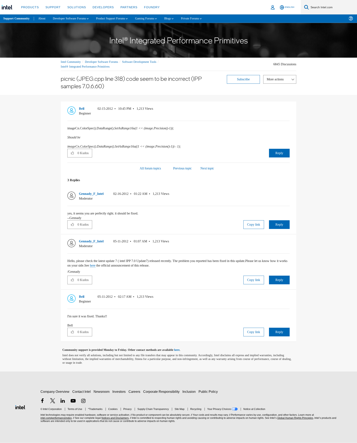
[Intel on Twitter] (52, 401)
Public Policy (208, 391)
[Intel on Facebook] (42, 401)
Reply (279, 153)
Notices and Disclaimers (114, 418)
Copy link (254, 224)
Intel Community (71, 62)
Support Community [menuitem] (16, 18)
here (128, 265)
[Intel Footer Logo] (20, 406)
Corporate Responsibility (162, 391)
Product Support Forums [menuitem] (117, 18)
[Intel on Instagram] (83, 401)
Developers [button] (100, 7)
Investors (120, 391)
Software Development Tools (146, 62)
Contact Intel (82, 391)
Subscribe (243, 79)
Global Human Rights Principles (294, 418)
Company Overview (55, 391)
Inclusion (189, 391)
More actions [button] (276, 79)
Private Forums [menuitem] (201, 18)
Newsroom (102, 391)
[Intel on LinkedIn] (62, 401)
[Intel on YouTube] (73, 401)
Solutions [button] (74, 7)
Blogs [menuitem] (177, 18)
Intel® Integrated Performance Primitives (87, 66)
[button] (288, 109)
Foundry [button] (147, 7)
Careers (135, 391)
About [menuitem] (43, 18)
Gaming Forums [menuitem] (153, 18)
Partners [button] (125, 7)
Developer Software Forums (105, 62)
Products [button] (29, 7)
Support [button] (52, 7)
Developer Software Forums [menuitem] (72, 18)
